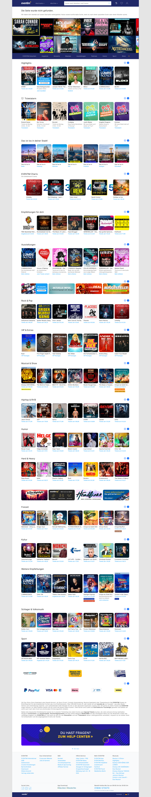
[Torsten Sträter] (53, 44)
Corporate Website (45, 758)
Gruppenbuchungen (82, 769)
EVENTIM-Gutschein (29, 56)
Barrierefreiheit (26, 767)
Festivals (94, 56)
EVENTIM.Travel (99, 769)
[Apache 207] (74, 27)
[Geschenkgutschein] (34, 288)
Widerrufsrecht (26, 771)
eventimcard (98, 765)
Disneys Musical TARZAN (121, 771)
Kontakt (60, 758)
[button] (42, 36)
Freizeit (25, 507)
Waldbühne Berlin (100, 771)
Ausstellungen (81, 56)
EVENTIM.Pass (99, 760)
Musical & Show (29, 363)
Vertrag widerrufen (27, 773)
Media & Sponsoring (64, 765)
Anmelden (119, 794)
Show (124, 56)
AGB (22, 760)
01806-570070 (101, 788)
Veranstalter (62, 760)
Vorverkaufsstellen (82, 762)
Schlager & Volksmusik (32, 609)
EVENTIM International (28, 758)
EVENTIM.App (99, 758)
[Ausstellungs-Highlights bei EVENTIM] (116, 288)
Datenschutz (25, 762)
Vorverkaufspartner (64, 762)
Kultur (24, 539)
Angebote (45, 56)
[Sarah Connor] (26, 27)
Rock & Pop (27, 300)
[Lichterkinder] (129, 44)
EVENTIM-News (81, 760)
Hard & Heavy (28, 458)
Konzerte (57, 56)
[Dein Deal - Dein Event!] (89, 288)
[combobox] (86, 3)
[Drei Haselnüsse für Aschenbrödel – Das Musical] (108, 44)
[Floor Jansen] (108, 27)
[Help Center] (75, 734)
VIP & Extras (27, 330)
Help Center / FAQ (82, 758)
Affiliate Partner (63, 767)
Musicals (68, 56)
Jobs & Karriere (44, 760)
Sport (114, 56)
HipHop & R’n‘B (28, 399)
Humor (105, 56)
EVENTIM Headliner (100, 762)
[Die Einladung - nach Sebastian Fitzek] (26, 44)
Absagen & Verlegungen (84, 767)
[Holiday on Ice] (53, 27)
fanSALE (97, 767)
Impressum (24, 769)
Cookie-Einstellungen (28, 765)
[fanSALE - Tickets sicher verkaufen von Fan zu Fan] (116, 495)
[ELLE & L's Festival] (88, 27)
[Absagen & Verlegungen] (62, 288)
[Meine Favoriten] (121, 3)
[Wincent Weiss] (81, 44)
